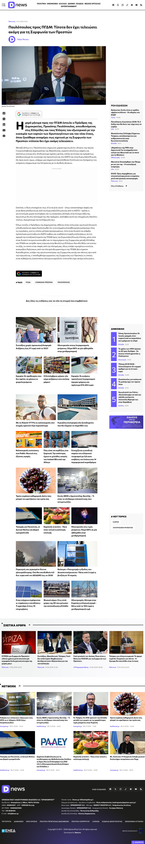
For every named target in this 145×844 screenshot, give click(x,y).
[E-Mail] (4, 130)
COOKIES (95, 821)
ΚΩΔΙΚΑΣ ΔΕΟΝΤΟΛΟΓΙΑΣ (112, 821)
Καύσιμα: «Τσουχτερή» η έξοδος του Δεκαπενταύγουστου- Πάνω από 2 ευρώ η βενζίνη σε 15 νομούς (77, 572)
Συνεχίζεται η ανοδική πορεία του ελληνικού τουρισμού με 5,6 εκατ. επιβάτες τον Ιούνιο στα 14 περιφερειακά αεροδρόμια (83, 456)
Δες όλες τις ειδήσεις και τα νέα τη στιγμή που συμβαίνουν (57, 300)
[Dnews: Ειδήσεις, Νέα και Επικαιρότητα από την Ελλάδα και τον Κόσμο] (17, 5)
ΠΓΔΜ (28, 282)
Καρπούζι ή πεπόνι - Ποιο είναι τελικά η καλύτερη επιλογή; (55, 529)
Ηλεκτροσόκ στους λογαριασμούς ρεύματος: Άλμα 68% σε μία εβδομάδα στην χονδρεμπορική (75, 348)
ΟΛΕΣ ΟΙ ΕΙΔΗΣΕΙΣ (99, 789)
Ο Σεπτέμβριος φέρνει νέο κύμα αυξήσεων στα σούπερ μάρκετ (56, 379)
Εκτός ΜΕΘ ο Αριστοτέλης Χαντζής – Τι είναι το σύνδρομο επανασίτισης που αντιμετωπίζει (76, 499)
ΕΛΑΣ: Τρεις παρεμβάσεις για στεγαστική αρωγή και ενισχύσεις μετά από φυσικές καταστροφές (125, 175)
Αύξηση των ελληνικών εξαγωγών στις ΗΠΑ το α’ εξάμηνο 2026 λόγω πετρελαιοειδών (16, 720)
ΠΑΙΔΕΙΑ (80, 3)
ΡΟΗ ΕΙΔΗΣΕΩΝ (119, 105)
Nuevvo (78, 832)
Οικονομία (122, 360)
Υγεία (113, 117)
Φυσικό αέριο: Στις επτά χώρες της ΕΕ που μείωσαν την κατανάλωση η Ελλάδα (56, 603)
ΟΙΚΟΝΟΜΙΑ (52, 3)
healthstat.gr (41, 726)
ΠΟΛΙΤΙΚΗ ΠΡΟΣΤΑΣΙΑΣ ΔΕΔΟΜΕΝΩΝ (54, 821)
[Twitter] (4, 119)
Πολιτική (11, 21)
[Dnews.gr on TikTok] (127, 5)
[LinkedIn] (4, 124)
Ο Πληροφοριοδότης (81, 667)
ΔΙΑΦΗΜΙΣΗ (18, 821)
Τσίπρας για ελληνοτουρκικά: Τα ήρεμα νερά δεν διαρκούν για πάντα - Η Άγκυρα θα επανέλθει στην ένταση (125, 658)
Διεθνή (121, 406)
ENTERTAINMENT (69, 6)
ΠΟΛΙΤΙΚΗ (41, 3)
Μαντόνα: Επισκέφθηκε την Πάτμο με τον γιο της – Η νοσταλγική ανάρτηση (125, 164)
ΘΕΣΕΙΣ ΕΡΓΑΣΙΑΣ (93, 3)
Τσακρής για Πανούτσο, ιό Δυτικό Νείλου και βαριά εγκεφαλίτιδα (28, 529)
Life (112, 129)
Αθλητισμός (115, 157)
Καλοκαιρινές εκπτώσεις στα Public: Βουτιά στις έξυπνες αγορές (27, 453)
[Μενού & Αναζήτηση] (3, 5)
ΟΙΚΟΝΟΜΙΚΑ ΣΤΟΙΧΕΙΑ (134, 821)
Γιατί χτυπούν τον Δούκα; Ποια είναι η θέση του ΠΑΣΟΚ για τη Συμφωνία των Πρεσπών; (89, 658)
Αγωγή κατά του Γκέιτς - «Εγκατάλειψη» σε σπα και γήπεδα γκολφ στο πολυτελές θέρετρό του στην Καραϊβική (129, 397)
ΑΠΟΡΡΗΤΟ (139, 842)
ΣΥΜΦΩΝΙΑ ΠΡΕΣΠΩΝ (44, 282)
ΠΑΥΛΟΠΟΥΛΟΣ (64, 282)
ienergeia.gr (4, 726)
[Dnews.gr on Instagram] (122, 5)
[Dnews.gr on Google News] (132, 5)
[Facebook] (4, 113)
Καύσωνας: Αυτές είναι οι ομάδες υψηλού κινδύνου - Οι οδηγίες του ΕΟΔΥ (125, 112)
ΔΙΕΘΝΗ (71, 3)
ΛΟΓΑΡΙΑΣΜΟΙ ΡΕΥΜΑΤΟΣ (123, 528)
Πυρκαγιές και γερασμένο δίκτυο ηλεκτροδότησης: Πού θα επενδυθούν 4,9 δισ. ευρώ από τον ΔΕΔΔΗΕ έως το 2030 (35, 572)
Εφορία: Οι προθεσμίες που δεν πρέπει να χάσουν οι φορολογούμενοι (28, 379)
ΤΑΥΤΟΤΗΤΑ (6, 821)
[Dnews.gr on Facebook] (113, 5)
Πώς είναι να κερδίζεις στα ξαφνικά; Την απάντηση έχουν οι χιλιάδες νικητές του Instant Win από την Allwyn (56, 456)
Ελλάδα (114, 143)
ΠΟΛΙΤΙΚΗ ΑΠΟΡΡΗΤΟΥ (80, 821)
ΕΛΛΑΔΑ (63, 3)
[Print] (4, 136)
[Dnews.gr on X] (118, 5)
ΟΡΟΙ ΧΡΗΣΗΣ (31, 821)
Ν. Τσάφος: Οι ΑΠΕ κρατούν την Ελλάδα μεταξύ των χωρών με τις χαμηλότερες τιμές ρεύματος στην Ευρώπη (90, 720)
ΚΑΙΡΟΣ (116, 522)
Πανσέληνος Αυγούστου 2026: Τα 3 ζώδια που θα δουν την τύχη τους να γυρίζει (126, 124)
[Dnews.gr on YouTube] (136, 5)
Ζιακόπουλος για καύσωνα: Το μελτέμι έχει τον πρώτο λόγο (130, 381)
